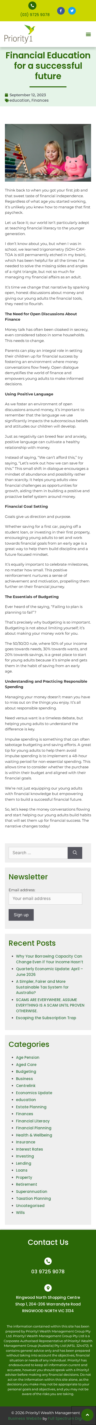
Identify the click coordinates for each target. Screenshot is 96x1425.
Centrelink (25, 1085)
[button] (88, 34)
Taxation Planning (33, 1198)
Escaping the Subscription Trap (46, 1017)
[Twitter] (72, 11)
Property (24, 1177)
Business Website (25, 1418)
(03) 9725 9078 (35, 14)
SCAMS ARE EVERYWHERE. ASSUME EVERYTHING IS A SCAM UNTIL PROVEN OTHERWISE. (50, 1005)
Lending (23, 1163)
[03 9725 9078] (48, 1261)
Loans (22, 1170)
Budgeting (26, 1071)
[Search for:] (38, 853)
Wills (20, 1212)
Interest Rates (29, 1149)
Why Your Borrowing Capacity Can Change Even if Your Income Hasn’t (49, 959)
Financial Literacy (33, 1121)
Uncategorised (30, 1205)
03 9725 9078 (48, 1271)
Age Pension (27, 1057)
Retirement (26, 1184)
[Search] (75, 853)
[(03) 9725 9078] (32, 5)
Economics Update (34, 1092)
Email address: (22, 890)
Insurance (25, 1142)
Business (24, 1078)
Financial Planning (33, 1128)
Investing (25, 1156)
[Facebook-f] (61, 11)
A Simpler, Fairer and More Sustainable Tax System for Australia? (42, 987)
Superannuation (31, 1191)
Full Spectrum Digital (68, 1418)
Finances (40, 100)
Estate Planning (31, 1107)
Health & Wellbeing (34, 1135)
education (20, 100)
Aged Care (26, 1064)
